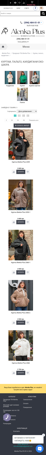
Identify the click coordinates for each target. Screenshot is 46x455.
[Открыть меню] (10, 3)
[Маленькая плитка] (19, 115)
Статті (26, 8)
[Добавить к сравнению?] (14, 172)
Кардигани (10, 85)
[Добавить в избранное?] (28, 172)
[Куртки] (22, 77)
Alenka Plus (8, 8)
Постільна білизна (9, 416)
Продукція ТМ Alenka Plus (21, 53)
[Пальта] (22, 94)
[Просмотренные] (15, 3)
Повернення (27, 407)
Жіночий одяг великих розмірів (11, 405)
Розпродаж (7, 423)
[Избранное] (19, 3)
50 (24, 120)
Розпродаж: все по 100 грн (11, 411)
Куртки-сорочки (34, 85)
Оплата (25, 403)
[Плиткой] (15, 115)
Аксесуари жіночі (9, 420)
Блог (18, 8)
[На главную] (3, 47)
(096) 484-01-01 (23, 444)
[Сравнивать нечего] (24, 3)
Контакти (16, 431)
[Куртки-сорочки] (34, 77)
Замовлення (27, 399)
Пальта (22, 102)
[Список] (23, 115)
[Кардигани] (10, 77)
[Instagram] (41, 8)
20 (12, 120)
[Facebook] (35, 8)
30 (18, 120)
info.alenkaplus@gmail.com (23, 446)
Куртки (22, 85)
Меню (26, 46)
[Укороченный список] (27, 115)
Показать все (33, 120)
